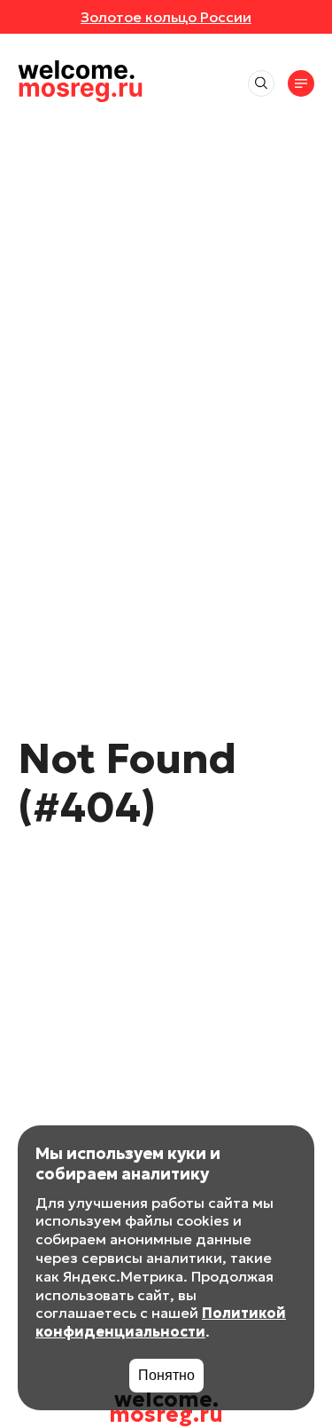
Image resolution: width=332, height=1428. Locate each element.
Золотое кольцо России (166, 17)
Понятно (166, 1375)
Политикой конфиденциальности (160, 1322)
